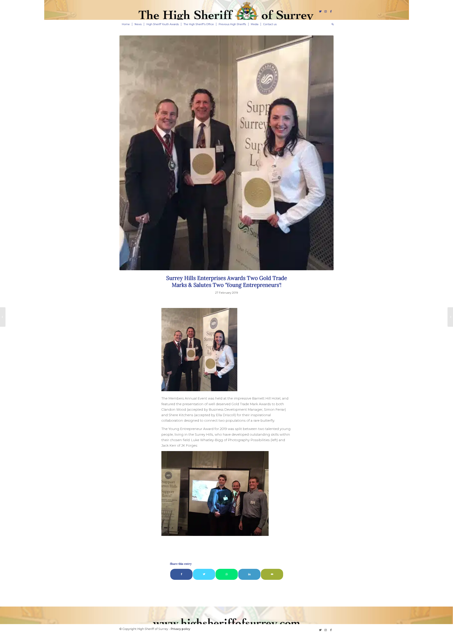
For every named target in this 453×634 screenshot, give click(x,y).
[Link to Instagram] (325, 11)
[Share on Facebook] (181, 574)
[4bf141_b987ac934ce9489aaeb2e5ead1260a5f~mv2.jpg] (226, 152)
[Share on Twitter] (204, 574)
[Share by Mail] (272, 574)
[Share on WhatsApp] (227, 574)
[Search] (331, 24)
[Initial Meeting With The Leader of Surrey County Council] (2, 317)
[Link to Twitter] (320, 11)
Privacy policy (180, 629)
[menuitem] (125, 24)
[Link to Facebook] (331, 11)
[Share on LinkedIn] (249, 574)
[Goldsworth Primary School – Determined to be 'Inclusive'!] (450, 317)
